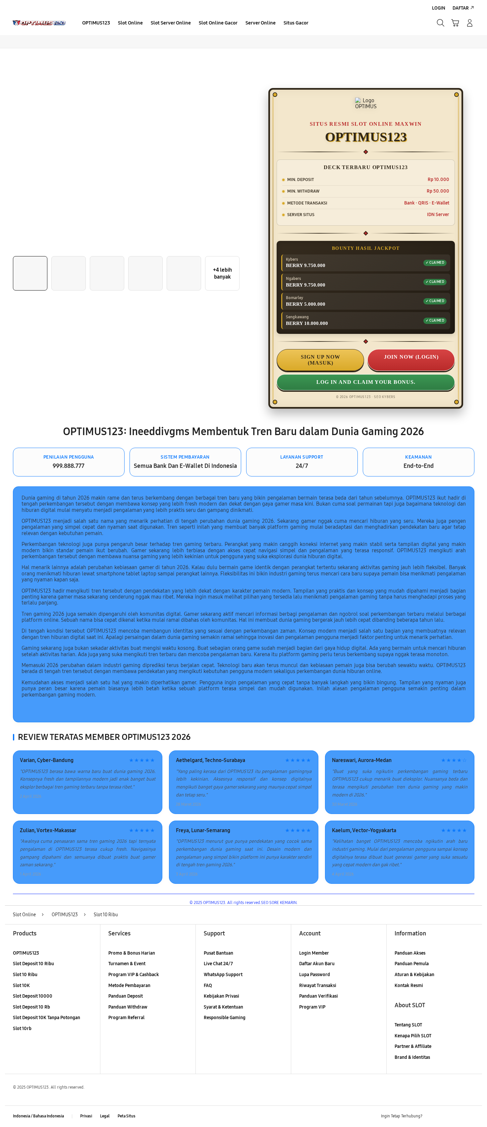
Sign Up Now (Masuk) (320, 360)
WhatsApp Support (223, 974)
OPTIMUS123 (26, 953)
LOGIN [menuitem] (438, 8)
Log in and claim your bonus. (365, 382)
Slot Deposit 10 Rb (31, 1007)
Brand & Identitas (412, 1057)
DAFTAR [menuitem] (461, 8)
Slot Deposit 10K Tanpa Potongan (46, 1017)
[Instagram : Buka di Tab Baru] (457, 1116)
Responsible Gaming (224, 1017)
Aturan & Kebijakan (414, 974)
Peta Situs (126, 1116)
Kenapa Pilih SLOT (413, 1036)
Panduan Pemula (412, 964)
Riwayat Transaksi (317, 985)
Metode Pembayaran (129, 985)
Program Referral (126, 1017)
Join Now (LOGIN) (411, 357)
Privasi (86, 1116)
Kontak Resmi (409, 985)
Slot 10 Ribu (25, 974)
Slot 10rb (22, 1028)
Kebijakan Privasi (221, 996)
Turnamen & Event (126, 964)
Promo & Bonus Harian (131, 953)
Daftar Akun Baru (317, 964)
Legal (105, 1116)
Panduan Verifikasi (318, 996)
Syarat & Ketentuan (223, 1007)
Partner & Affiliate (413, 1046)
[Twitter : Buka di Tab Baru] (444, 1116)
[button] (455, 23)
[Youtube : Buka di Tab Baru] (470, 1116)
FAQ (208, 985)
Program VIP (312, 1007)
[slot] (39, 23)
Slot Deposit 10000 (32, 996)
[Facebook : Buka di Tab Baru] (431, 1116)
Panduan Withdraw (127, 1007)
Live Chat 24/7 (218, 964)
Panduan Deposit (125, 996)
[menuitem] (96, 23)
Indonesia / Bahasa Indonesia (38, 1116)
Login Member (314, 953)
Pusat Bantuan (218, 953)
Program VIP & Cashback (133, 974)
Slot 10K (21, 985)
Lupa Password (314, 974)
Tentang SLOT (408, 1025)
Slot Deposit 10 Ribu (33, 964)
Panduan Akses (410, 953)
